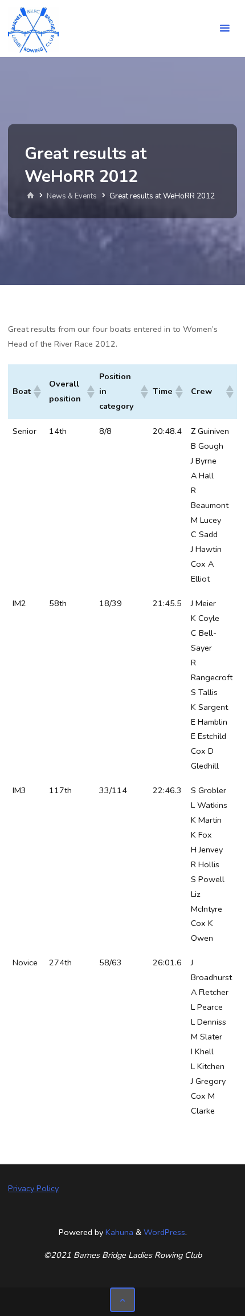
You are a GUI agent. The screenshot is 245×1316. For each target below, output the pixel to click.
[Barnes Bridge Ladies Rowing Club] (33, 28)
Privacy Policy (33, 1188)
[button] (36, 392)
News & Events (72, 196)
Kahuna (118, 1232)
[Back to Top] (122, 1299)
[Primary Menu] (224, 28)
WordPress (164, 1232)
